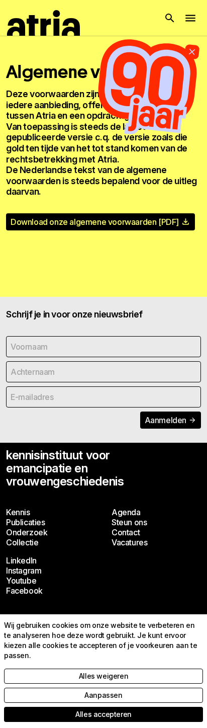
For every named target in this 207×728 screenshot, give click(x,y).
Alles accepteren (103, 714)
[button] (170, 18)
